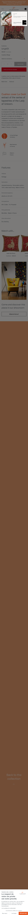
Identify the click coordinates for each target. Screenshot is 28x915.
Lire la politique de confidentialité (9, 908)
